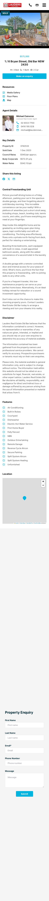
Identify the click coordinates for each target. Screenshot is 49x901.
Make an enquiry (24, 76)
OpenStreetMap (37, 523)
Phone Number (12, 758)
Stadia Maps (22, 523)
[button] (24, 29)
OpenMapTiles (30, 523)
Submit (24, 794)
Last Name (10, 733)
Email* (8, 745)
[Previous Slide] (3, 29)
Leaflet (16, 523)
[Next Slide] (46, 29)
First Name (10, 720)
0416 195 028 (27, 126)
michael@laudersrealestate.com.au (32, 130)
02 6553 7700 (27, 123)
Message (9, 771)
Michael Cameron (25, 116)
